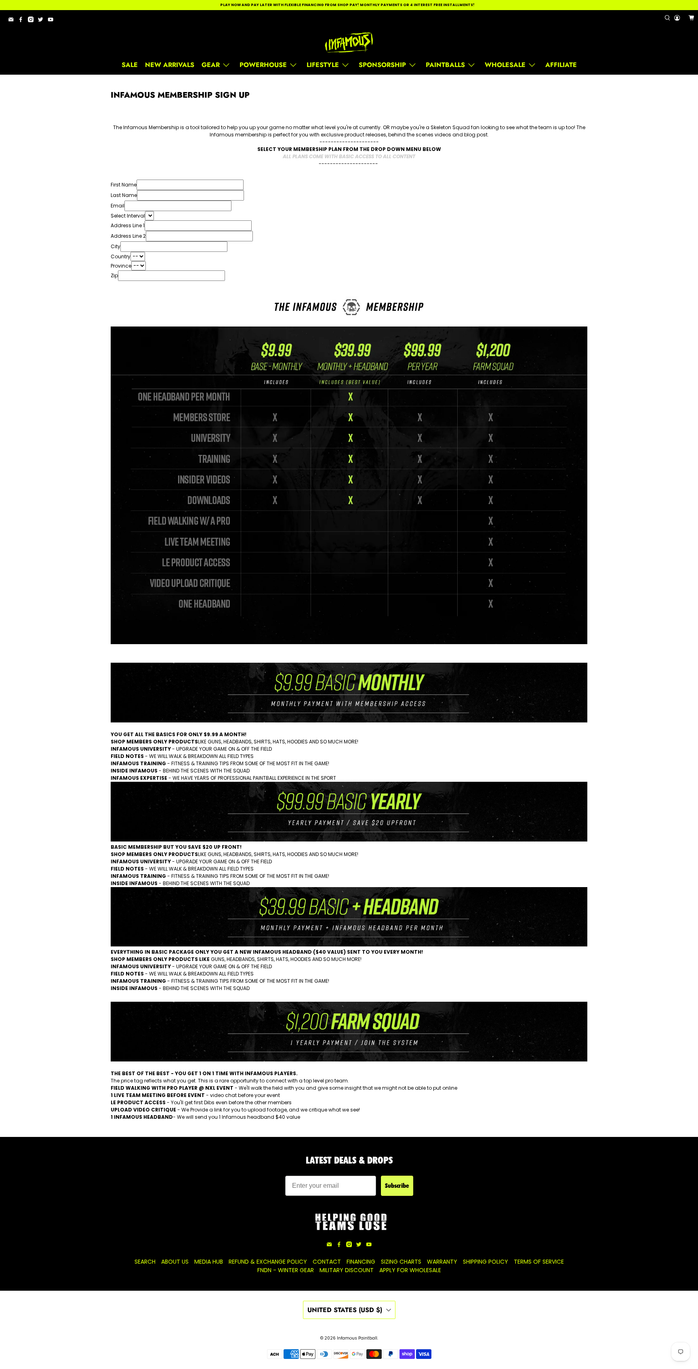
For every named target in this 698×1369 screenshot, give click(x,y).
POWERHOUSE (263, 64)
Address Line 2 (128, 235)
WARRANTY (442, 1262)
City (115, 246)
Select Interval (128, 215)
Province (121, 265)
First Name (124, 184)
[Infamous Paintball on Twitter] (42, 21)
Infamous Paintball (357, 1338)
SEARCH (145, 1262)
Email (117, 205)
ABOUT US (175, 1262)
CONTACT (327, 1262)
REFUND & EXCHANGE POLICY (268, 1262)
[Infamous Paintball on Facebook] (22, 21)
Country (120, 256)
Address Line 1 (128, 225)
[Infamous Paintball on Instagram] (33, 21)
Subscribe (397, 1185)
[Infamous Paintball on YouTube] (52, 21)
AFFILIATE (561, 64)
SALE (130, 64)
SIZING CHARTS (401, 1262)
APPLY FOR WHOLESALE (410, 1270)
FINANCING (361, 1262)
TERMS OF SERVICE (539, 1262)
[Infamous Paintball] (349, 42)
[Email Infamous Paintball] (13, 21)
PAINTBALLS (445, 64)
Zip (114, 275)
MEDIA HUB (208, 1262)
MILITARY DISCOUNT (347, 1270)
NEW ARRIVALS (169, 64)
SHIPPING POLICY (485, 1262)
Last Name (124, 195)
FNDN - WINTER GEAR (285, 1270)
